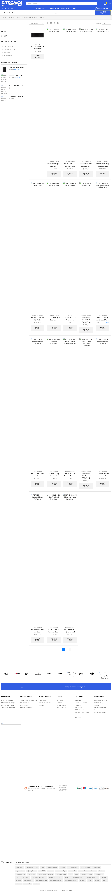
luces (76, 874)
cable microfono (85, 867)
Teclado (37, 884)
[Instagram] (7, 13)
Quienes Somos (54, 8)
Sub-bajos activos (54, 161)
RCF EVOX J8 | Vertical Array (86, 321)
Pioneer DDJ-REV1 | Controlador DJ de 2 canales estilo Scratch (16, 86)
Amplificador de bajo (32, 867)
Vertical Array (86, 317)
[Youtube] (5, 13)
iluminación (32, 874)
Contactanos (65, 8)
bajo (43, 867)
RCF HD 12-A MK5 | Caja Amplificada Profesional (54, 632)
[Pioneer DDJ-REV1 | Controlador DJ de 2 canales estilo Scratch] (4, 89)
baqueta (62, 867)
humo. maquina (20, 874)
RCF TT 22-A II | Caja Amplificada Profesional (37, 476)
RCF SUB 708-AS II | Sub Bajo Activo (70, 165)
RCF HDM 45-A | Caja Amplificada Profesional (37, 632)
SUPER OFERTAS (103, 13)
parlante (18, 880)
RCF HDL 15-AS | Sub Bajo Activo (37, 319)
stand (104, 880)
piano (90, 880)
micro (17, 877)
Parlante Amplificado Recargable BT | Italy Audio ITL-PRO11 (16, 67)
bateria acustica (73, 867)
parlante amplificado (56, 880)
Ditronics (93, 871)
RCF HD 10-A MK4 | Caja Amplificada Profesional (70, 632)
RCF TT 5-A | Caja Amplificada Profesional (53, 476)
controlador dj (83, 871)
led (70, 874)
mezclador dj (99, 874)
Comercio (11, 17)
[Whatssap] (10, 13)
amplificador (19, 867)
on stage (103, 877)
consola (51, 871)
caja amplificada (31, 871)
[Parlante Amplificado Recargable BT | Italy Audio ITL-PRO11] (4, 69)
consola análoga (61, 871)
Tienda (74, 8)
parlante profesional (70, 880)
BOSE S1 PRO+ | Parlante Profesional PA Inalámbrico (16, 75)
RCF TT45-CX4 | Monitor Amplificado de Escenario (102, 320)
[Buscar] (94, 3)
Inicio (4, 17)
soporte (97, 880)
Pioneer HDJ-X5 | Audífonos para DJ (16, 97)
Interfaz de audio (61, 874)
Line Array (37, 44)
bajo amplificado (52, 867)
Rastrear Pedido (102, 8)
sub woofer (28, 884)
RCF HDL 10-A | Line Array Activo (70, 319)
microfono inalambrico (55, 877)
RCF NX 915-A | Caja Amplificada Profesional (102, 476)
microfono (25, 877)
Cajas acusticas (86, 315)
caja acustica (19, 871)
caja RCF (42, 871)
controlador (72, 871)
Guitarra (101, 871)
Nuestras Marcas (41, 8)
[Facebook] (2, 13)
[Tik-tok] (13, 13)
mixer (66, 877)
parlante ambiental (41, 880)
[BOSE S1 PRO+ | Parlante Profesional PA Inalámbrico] (4, 78)
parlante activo (28, 880)
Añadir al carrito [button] (37, 56)
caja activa (97, 867)
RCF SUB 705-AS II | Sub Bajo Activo (86, 165)
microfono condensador (38, 877)
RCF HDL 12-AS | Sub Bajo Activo (53, 319)
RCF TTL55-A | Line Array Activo (37, 47)
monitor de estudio (77, 877)
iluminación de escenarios (45, 874)
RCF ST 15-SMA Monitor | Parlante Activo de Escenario (70, 476)
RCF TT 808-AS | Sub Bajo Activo (53, 165)
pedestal (82, 880)
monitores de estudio (91, 877)
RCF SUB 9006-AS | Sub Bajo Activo (102, 165)
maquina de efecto (87, 874)
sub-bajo (18, 884)
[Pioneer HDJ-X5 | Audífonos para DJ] (4, 100)
